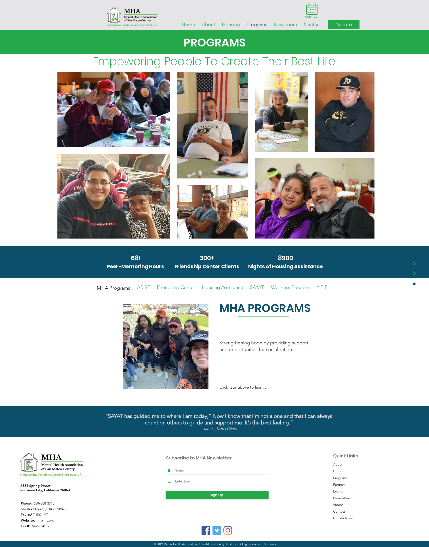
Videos (338, 505)
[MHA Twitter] (216, 530)
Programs (340, 478)
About (337, 464)
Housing (339, 471)
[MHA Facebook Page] (206, 530)
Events (338, 491)
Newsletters (342, 498)
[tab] (116, 287)
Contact (339, 511)
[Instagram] (227, 530)
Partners (339, 484)
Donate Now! (343, 518)
